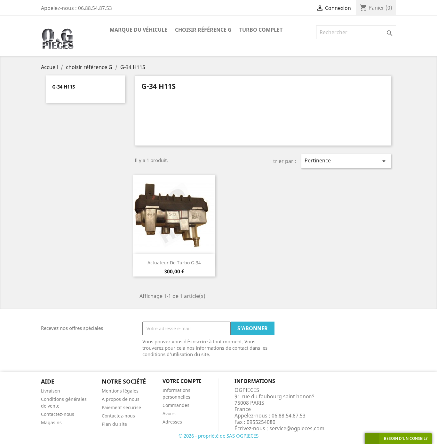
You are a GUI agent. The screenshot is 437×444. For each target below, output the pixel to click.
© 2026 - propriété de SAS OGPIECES (218, 435)
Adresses (172, 422)
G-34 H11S (63, 86)
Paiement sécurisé (121, 407)
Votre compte (182, 381)
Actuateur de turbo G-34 (174, 263)
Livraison (50, 391)
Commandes (176, 405)
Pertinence (346, 161)
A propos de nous (120, 399)
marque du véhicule (138, 29)
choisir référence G (203, 29)
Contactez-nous (57, 414)
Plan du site (114, 424)
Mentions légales (120, 391)
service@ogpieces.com (296, 428)
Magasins (51, 422)
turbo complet (260, 29)
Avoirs (169, 413)
